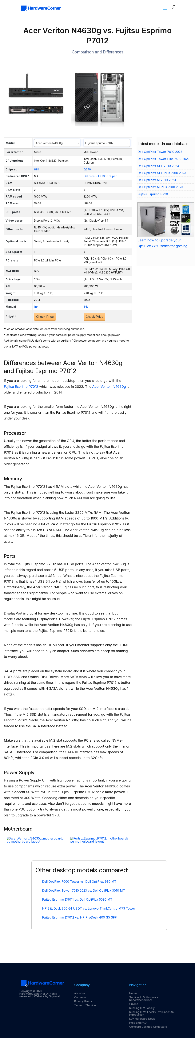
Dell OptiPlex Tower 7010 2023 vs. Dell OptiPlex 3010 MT (83, 890)
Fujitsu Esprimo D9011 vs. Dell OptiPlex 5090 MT (77, 899)
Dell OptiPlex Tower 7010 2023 (159, 152)
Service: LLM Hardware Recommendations (143, 999)
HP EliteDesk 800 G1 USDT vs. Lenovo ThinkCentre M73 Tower (88, 908)
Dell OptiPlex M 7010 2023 (156, 180)
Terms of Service (85, 1005)
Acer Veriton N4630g (109, 387)
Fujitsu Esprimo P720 (152, 194)
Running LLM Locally (142, 1008)
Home (133, 993)
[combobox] (57, 143)
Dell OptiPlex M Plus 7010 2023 (160, 187)
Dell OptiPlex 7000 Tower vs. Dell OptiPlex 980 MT (79, 881)
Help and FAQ (138, 1022)
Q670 (87, 169)
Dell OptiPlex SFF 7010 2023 (158, 166)
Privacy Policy (83, 1001)
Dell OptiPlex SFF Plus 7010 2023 (161, 173)
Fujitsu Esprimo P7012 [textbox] (99, 143)
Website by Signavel (47, 996)
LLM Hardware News (142, 1018)
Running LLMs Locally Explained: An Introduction (151, 1013)
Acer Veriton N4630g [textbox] (49, 143)
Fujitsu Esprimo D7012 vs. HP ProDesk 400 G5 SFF (79, 917)
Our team (80, 997)
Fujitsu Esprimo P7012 (21, 387)
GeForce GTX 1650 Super (100, 176)
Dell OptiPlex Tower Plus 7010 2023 (163, 159)
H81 (36, 169)
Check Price (45, 317)
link (36, 306)
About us (79, 993)
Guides (133, 1004)
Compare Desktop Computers (148, 1026)
